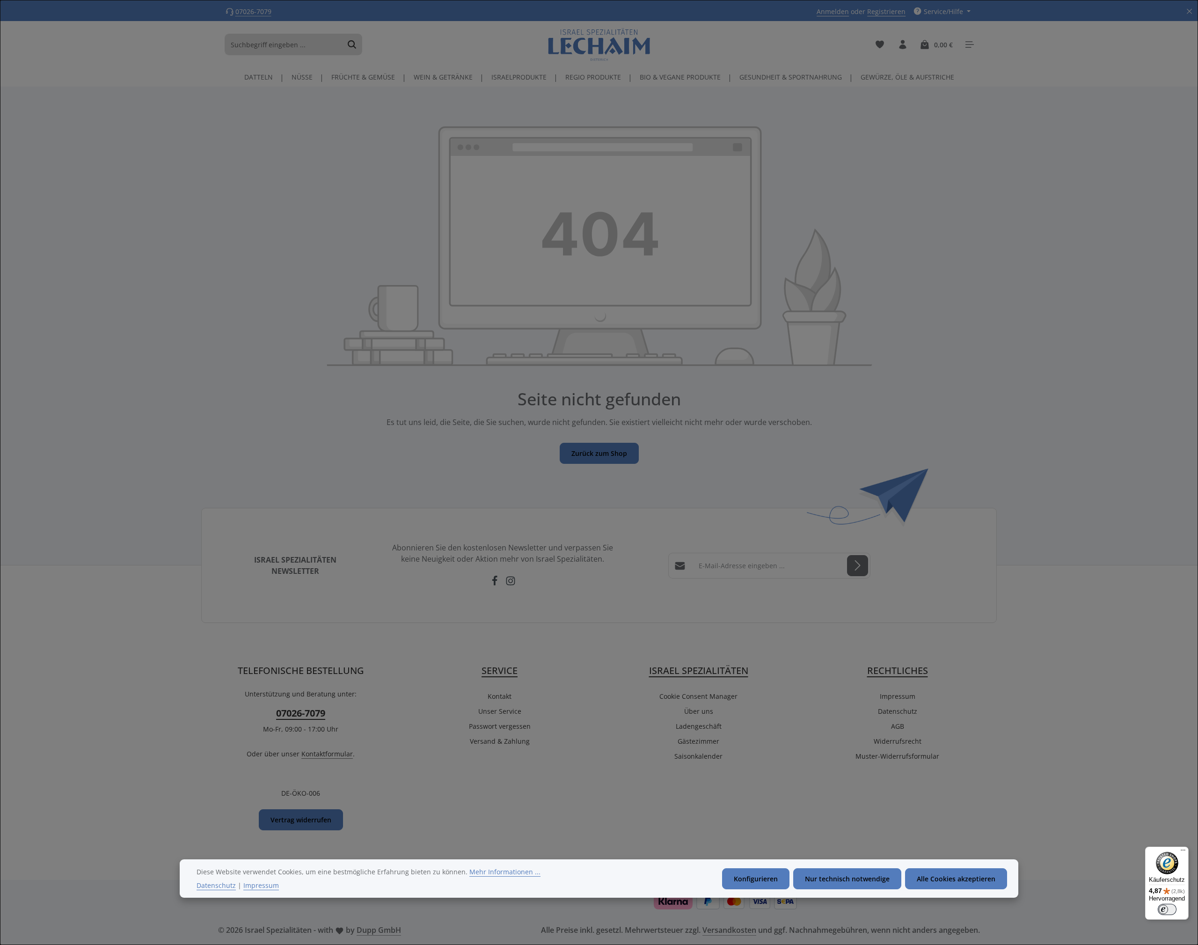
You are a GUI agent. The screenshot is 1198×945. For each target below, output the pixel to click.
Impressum (897, 696)
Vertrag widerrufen (300, 819)
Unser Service (499, 711)
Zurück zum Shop (599, 453)
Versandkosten (729, 930)
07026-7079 (253, 11)
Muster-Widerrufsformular (897, 756)
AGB (897, 726)
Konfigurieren (756, 878)
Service (500, 670)
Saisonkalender (698, 756)
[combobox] (284, 44)
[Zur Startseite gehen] (599, 44)
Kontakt (499, 696)
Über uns (698, 711)
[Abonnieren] (857, 565)
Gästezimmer (698, 741)
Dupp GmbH (379, 930)
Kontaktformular (327, 753)
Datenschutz (897, 711)
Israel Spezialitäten (698, 670)
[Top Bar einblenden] (969, 44)
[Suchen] (352, 44)
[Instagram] (510, 583)
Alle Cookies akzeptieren (956, 878)
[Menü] (1183, 852)
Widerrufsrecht (897, 741)
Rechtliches (897, 670)
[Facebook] (495, 583)
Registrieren (886, 11)
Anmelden (833, 11)
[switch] (1167, 909)
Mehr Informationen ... (505, 871)
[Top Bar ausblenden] (1189, 11)
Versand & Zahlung (500, 741)
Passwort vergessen (500, 726)
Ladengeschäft (699, 726)
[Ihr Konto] (902, 44)
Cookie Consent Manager (698, 696)
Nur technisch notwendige (847, 878)
